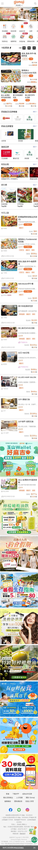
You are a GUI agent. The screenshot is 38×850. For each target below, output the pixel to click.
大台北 (18, 5)
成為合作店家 (27, 794)
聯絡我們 (22, 833)
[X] (34, 848)
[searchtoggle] (35, 3)
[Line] (19, 810)
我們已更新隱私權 (13, 848)
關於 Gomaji (30, 797)
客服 (7, 794)
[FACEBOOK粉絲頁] (10, 810)
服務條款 (7, 801)
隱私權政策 (18, 801)
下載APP (15, 794)
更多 (34, 111)
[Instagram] (27, 810)
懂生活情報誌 (8, 797)
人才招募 (19, 797)
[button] (10, 19)
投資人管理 (30, 801)
